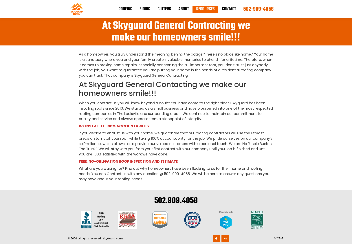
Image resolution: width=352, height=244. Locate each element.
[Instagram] (225, 238)
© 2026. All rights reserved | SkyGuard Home (96, 238)
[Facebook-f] (216, 238)
